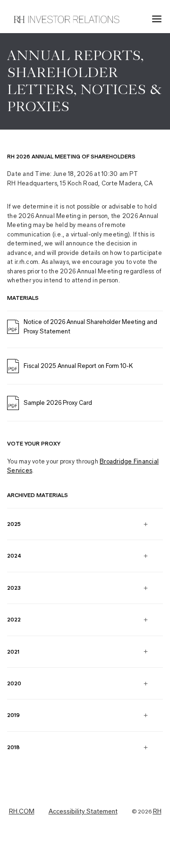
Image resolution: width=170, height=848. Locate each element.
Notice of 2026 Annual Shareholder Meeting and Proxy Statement (90, 326)
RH (157, 811)
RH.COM (21, 811)
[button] (158, 18)
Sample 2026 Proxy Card (58, 403)
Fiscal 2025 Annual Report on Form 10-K (78, 366)
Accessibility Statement (83, 811)
